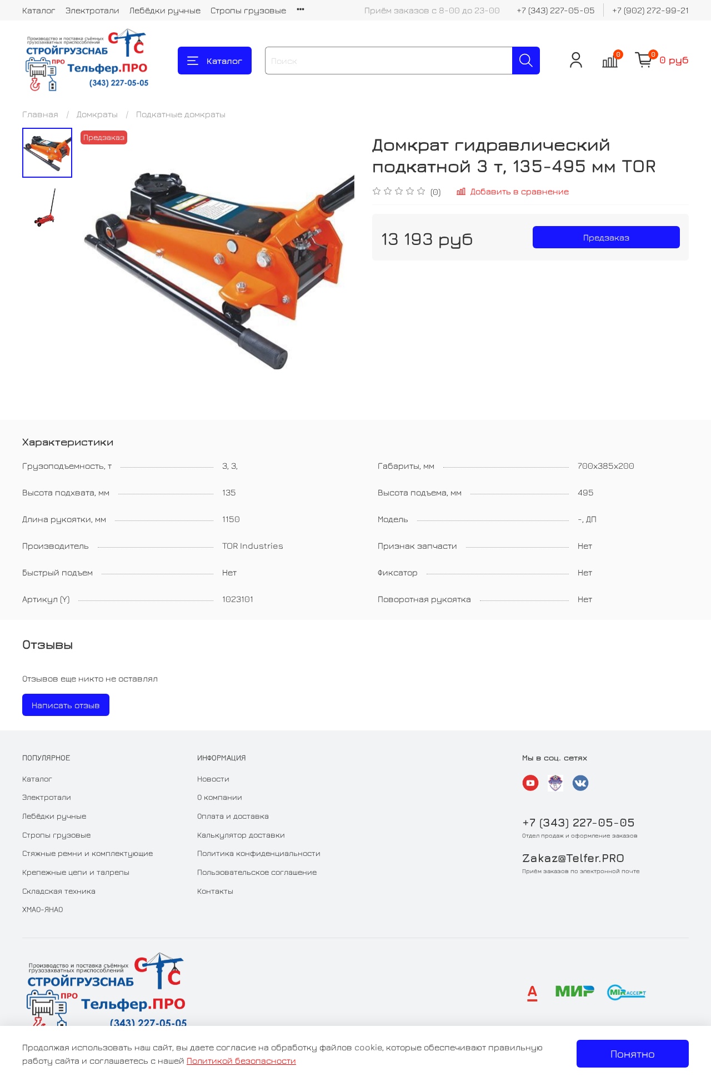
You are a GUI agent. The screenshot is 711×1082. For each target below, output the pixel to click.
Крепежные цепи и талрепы (75, 871)
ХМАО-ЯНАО (42, 909)
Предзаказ (606, 237)
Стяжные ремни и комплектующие (87, 853)
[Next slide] (333, 266)
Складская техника (59, 890)
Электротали (92, 10)
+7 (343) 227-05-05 (556, 10)
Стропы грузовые (248, 10)
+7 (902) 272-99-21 (650, 10)
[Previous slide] (100, 266)
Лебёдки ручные (165, 10)
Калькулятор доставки (241, 834)
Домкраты (97, 114)
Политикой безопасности (241, 1060)
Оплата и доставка (233, 815)
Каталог (39, 10)
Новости (213, 778)
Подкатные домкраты (181, 114)
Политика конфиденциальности (259, 853)
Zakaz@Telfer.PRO (573, 858)
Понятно (632, 1053)
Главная (40, 114)
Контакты (215, 890)
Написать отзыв (66, 705)
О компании (219, 797)
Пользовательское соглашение (257, 871)
